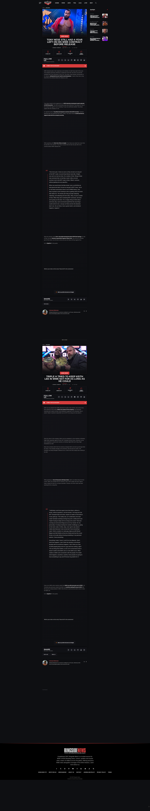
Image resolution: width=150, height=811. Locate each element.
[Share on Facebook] (68, 299)
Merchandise (62, 772)
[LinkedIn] (68, 60)
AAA (80, 3)
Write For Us (52, 772)
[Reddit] (84, 60)
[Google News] (65, 60)
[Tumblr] (77, 768)
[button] (96, 3)
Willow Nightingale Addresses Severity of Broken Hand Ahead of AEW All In (95, 39)
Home (57, 3)
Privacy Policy (101, 772)
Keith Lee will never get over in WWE (74, 585)
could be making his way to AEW (74, 587)
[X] (62, 60)
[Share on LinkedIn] (74, 299)
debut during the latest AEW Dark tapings (71, 236)
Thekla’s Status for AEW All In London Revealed (94, 16)
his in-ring (58, 236)
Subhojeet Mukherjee (57, 47)
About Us (71, 772)
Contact (78, 772)
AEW (69, 3)
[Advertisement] (53, 158)
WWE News (64, 36)
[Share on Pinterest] (78, 299)
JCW (85, 3)
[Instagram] (78, 60)
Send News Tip (42, 772)
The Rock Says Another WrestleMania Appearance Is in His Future (94, 31)
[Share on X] (71, 299)
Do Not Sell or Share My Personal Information (75, 778)
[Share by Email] (84, 299)
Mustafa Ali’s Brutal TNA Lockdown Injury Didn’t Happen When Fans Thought (95, 24)
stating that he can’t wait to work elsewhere (60, 76)
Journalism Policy (89, 772)
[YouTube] (74, 60)
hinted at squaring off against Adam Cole (62, 238)
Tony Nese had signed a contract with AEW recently (66, 111)
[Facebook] (59, 60)
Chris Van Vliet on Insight (60, 143)
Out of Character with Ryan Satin (61, 479)
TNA (74, 3)
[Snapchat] (81, 60)
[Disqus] (64, 709)
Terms (110, 772)
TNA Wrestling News (94, 21)
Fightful (49, 243)
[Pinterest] (71, 60)
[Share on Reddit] (81, 299)
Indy (91, 3)
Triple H (53, 654)
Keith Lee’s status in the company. (65, 409)
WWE (63, 3)
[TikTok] (89, 768)
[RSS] (93, 768)
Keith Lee (46, 654)
